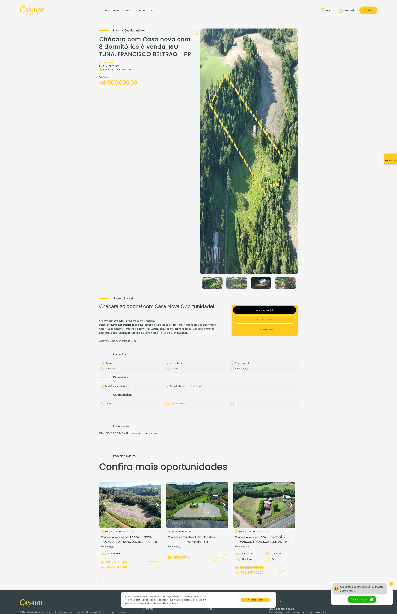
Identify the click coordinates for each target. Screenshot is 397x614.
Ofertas (210, 609)
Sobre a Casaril (111, 10)
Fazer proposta (265, 329)
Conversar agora (360, 599)
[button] (290, 151)
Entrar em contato (264, 310)
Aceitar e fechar (255, 600)
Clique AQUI (173, 600)
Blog (152, 10)
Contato (368, 10)
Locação (140, 10)
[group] (130, 505)
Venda (127, 10)
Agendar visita (264, 319)
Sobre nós (148, 609)
